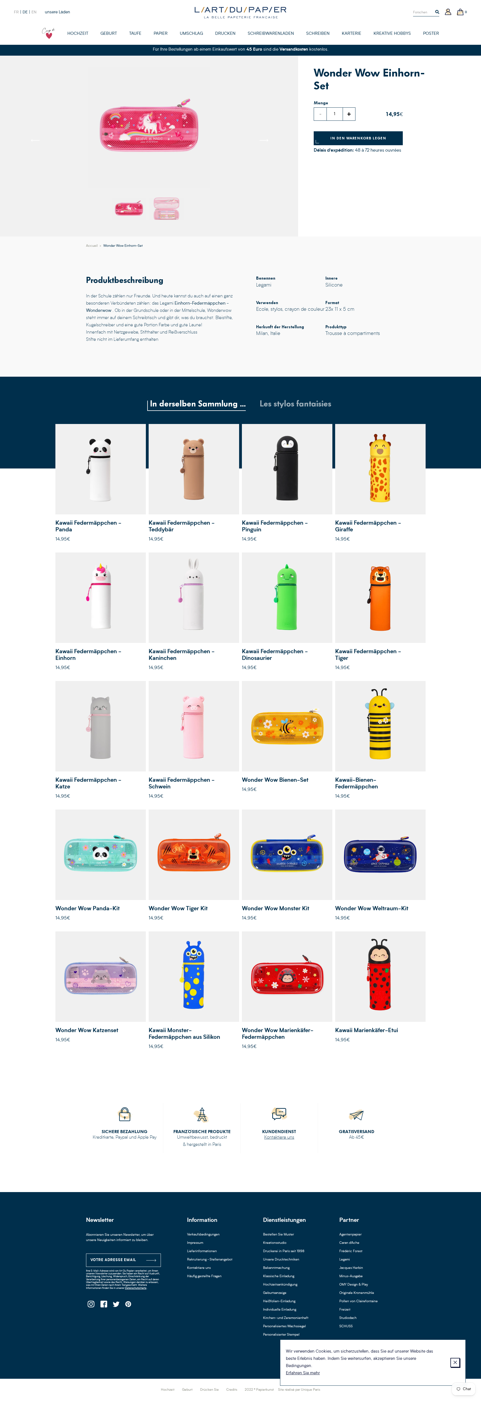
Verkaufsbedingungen (203, 1234)
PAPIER (161, 34)
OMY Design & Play (353, 1284)
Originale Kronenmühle (356, 1293)
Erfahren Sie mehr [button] (303, 1373)
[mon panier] (460, 12)
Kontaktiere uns (279, 1137)
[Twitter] (116, 1306)
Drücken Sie (209, 1390)
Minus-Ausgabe (351, 1276)
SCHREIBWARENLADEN (271, 34)
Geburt (187, 1390)
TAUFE (135, 34)
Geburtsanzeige (274, 1293)
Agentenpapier (350, 1234)
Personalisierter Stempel (281, 1334)
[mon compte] (448, 12)
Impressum (195, 1243)
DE (25, 12)
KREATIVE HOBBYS (392, 34)
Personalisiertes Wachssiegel (284, 1326)
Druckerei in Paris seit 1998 (284, 1251)
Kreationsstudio (274, 1243)
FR (16, 12)
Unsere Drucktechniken (281, 1259)
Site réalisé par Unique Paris (299, 1390)
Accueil (92, 246)
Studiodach (348, 1318)
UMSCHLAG (191, 34)
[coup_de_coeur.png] (48, 33)
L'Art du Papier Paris (240, 12)
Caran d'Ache (349, 1243)
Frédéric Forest (350, 1251)
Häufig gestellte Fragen (204, 1276)
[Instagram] (91, 1306)
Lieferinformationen (202, 1251)
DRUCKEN (225, 34)
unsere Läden (57, 12)
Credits (231, 1390)
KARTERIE (351, 34)
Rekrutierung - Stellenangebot (209, 1259)
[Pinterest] (128, 1306)
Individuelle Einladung (279, 1309)
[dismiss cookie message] (455, 1362)
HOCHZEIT (77, 34)
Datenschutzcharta (135, 1288)
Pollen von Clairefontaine (358, 1301)
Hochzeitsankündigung (280, 1284)
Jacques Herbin (351, 1268)
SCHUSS (346, 1326)
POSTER (431, 34)
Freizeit (344, 1309)
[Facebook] (103, 1306)
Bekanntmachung (276, 1268)
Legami (344, 1259)
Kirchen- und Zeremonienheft (285, 1318)
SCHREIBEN (318, 34)
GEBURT (108, 34)
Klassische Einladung (278, 1276)
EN (33, 12)
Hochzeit (168, 1390)
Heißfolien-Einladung (279, 1301)
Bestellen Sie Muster (278, 1234)
